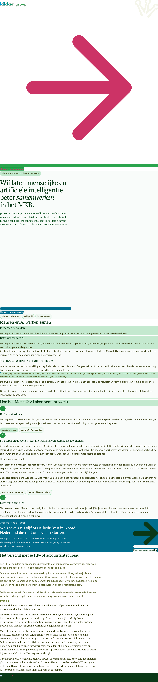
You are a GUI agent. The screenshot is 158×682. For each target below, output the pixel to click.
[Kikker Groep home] (6, 678)
